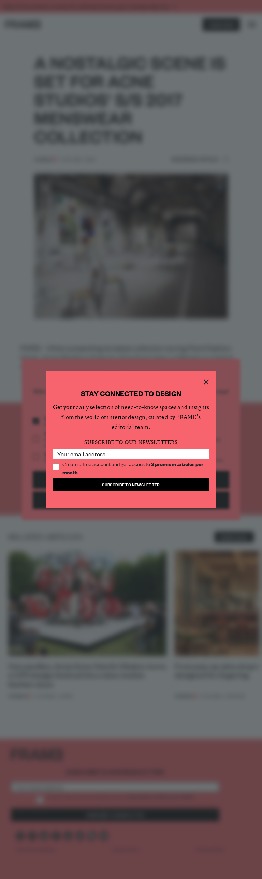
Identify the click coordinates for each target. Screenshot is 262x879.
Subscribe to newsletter (131, 484)
